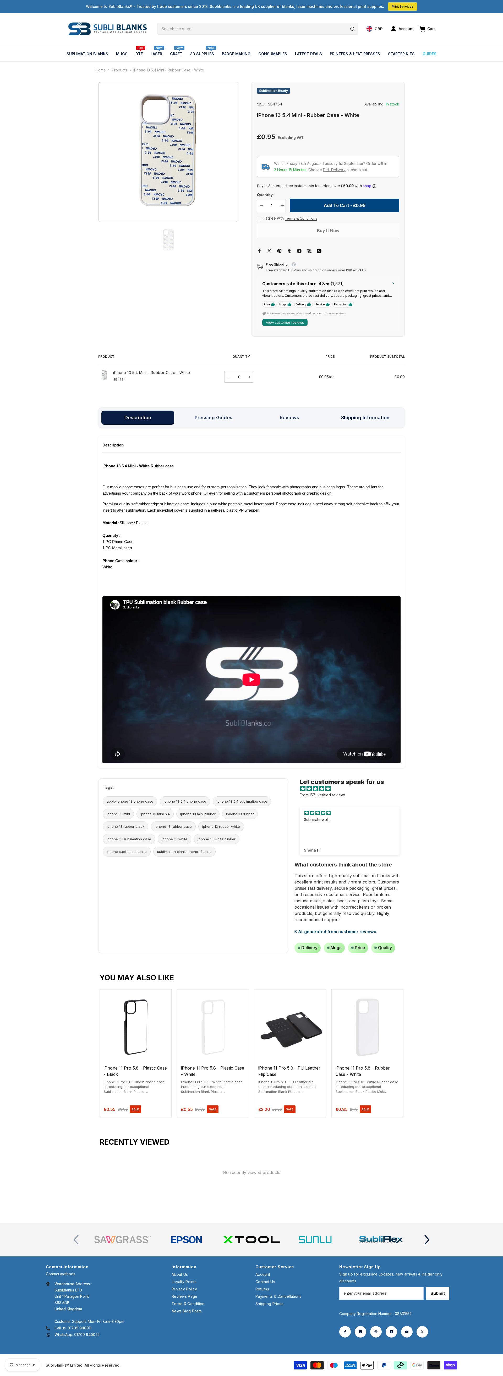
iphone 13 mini (118, 814)
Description (137, 417)
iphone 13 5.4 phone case (185, 801)
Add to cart (135, 1056)
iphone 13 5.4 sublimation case (242, 801)
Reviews (289, 417)
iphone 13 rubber (240, 814)
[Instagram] (360, 1332)
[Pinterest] (279, 250)
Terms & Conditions (301, 218)
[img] (352, 789)
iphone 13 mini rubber (198, 814)
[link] (122, 1239)
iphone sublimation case (127, 851)
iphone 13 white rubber (217, 839)
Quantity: (265, 195)
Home (101, 70)
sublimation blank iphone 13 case (184, 851)
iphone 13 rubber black (125, 826)
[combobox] (257, 29)
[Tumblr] (289, 250)
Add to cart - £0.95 (344, 205)
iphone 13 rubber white (221, 826)
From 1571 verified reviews (323, 795)
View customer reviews (285, 322)
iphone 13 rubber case (173, 826)
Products (119, 70)
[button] (427, 1240)
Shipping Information (365, 417)
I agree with (274, 218)
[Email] (309, 250)
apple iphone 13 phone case (130, 801)
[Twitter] (269, 250)
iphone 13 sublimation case (129, 839)
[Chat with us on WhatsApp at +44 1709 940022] (48, 1334)
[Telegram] (299, 250)
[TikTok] (391, 1332)
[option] (168, 152)
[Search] (257, 29)
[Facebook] (259, 250)
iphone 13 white (174, 839)
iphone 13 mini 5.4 (155, 814)
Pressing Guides (213, 417)
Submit (437, 1293)
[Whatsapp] (319, 250)
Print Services (402, 6)
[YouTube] (407, 1332)
